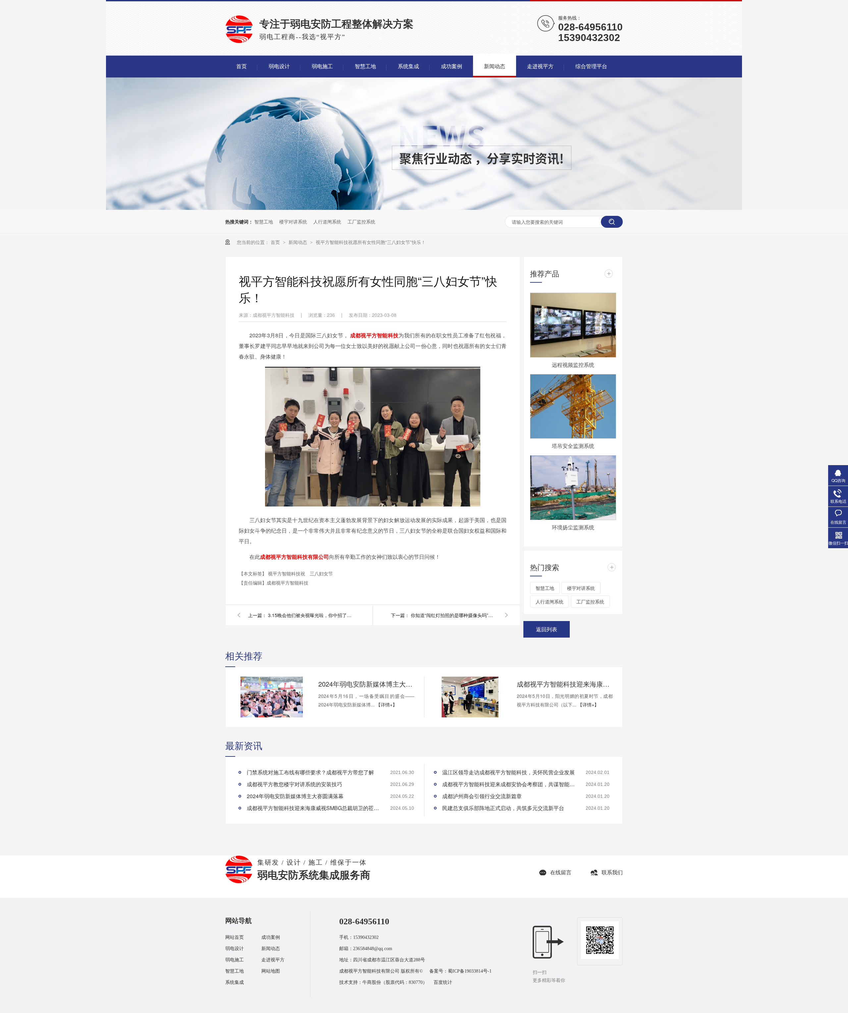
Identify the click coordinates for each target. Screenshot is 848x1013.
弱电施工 (234, 959)
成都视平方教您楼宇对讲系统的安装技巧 (294, 784)
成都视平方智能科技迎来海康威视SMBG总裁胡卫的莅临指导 (565, 684)
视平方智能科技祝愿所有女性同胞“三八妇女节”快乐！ (371, 242)
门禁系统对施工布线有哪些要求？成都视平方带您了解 (310, 772)
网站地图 (270, 971)
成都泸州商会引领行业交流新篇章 (482, 796)
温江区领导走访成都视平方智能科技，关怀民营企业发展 (508, 772)
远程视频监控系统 (573, 364)
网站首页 (234, 937)
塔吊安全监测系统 (573, 446)
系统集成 (234, 982)
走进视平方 (273, 959)
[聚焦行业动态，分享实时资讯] (424, 208)
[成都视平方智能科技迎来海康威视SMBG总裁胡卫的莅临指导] (470, 697)
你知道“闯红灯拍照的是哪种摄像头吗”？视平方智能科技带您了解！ (454, 615)
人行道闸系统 (327, 221)
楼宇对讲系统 (293, 221)
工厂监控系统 (361, 221)
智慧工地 (263, 221)
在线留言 (560, 872)
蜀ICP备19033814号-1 (470, 971)
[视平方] (238, 882)
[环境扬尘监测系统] (573, 488)
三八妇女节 (321, 573)
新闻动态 (298, 242)
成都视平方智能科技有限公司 (294, 556)
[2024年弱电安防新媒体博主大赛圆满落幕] (271, 697)
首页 (276, 242)
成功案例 (270, 937)
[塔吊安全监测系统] (573, 406)
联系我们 (612, 872)
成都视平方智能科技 (374, 335)
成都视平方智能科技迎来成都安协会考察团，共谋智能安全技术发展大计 (508, 784)
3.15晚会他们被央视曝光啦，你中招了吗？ (311, 615)
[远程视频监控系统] (573, 325)
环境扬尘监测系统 (573, 527)
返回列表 (546, 629)
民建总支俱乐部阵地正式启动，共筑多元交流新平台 (503, 808)
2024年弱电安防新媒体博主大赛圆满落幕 (366, 684)
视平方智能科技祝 (287, 573)
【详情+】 (386, 704)
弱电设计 (234, 948)
